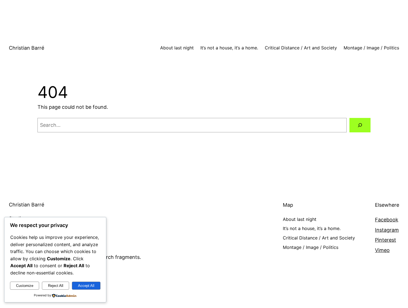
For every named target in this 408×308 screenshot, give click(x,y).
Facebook (386, 220)
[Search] (360, 125)
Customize (24, 286)
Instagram (387, 230)
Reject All (55, 286)
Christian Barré (26, 48)
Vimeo (382, 250)
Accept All (86, 286)
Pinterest (385, 240)
